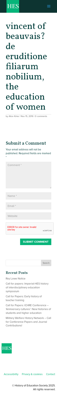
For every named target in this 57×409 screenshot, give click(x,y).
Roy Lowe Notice (15, 278)
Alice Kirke (14, 116)
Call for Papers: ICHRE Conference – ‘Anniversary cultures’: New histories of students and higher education (28, 309)
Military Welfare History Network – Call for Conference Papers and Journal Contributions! (28, 321)
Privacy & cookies (32, 374)
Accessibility (11, 374)
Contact (50, 374)
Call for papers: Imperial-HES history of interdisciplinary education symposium (27, 287)
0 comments (41, 116)
